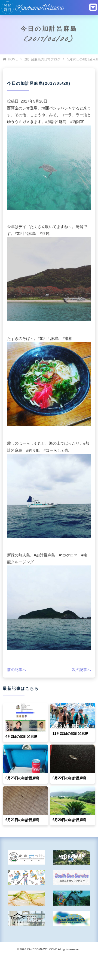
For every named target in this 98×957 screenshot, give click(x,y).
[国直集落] (26, 877)
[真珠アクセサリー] (26, 898)
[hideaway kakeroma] (71, 857)
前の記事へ (16, 669)
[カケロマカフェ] (26, 918)
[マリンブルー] (71, 898)
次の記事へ (81, 669)
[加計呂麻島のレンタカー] (71, 877)
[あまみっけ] (26, 857)
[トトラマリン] (71, 918)
